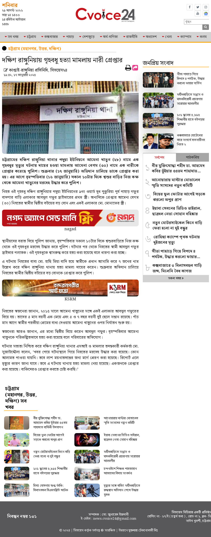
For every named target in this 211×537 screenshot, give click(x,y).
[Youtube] (198, 13)
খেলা (168, 37)
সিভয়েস (79, 530)
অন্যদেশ (151, 37)
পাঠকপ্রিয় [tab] (192, 157)
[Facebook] (190, 7)
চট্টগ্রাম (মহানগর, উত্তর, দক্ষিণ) (34, 49)
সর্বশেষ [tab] (159, 158)
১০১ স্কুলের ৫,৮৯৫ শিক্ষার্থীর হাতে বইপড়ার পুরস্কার (190, 120)
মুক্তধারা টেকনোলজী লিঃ (143, 530)
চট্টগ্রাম (31, 37)
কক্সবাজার (51, 37)
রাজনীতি (131, 37)
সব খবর (13, 37)
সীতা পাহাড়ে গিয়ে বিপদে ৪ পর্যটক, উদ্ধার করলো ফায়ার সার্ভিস (191, 79)
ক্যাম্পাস (185, 37)
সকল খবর (175, 278)
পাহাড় (70, 37)
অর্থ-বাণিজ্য (110, 37)
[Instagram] (206, 7)
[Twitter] (198, 7)
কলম (203, 37)
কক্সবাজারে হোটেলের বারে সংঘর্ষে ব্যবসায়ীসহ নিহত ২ (191, 140)
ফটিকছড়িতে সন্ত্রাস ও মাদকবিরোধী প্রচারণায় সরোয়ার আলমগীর (190, 99)
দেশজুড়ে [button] (88, 37)
